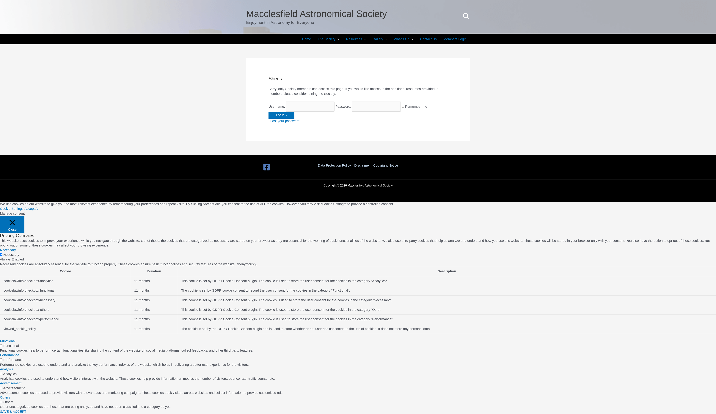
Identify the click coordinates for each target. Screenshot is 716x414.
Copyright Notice (385, 165)
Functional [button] (7, 341)
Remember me (416, 106)
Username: (276, 106)
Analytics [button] (6, 369)
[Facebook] (267, 167)
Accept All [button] (31, 209)
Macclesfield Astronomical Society (316, 14)
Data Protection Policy (334, 165)
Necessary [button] (8, 250)
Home (306, 39)
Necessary (11, 255)
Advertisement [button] (10, 383)
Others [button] (5, 397)
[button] (466, 17)
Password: (343, 106)
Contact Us (428, 39)
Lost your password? (285, 121)
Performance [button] (9, 355)
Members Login (455, 39)
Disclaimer (362, 165)
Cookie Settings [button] (11, 209)
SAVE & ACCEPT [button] (13, 411)
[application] (337, 39)
